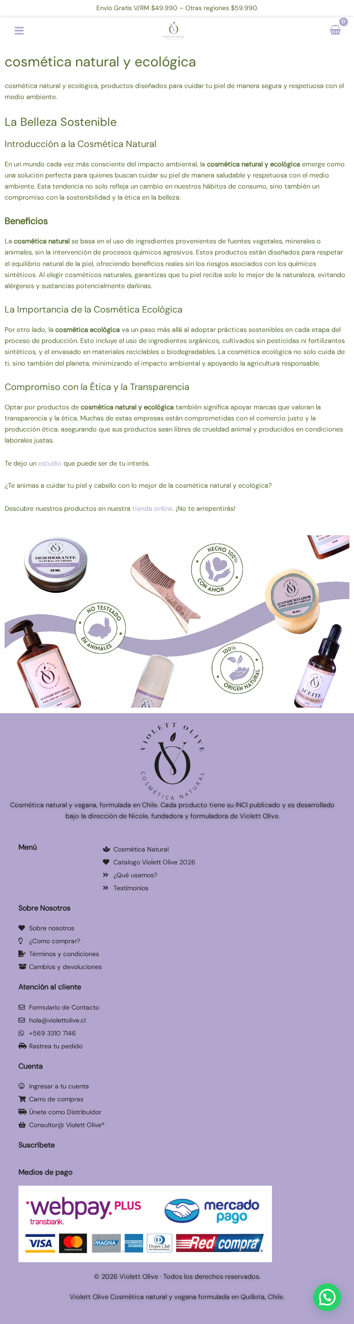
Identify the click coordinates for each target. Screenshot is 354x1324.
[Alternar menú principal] (19, 31)
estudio (51, 463)
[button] (177, 469)
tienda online (152, 508)
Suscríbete (36, 1145)
